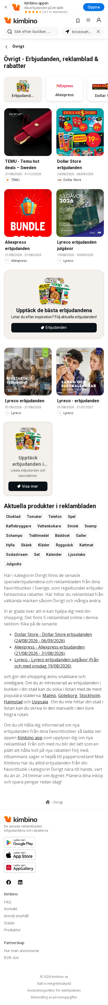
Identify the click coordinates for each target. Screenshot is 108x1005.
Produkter (12, 929)
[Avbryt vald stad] (98, 31)
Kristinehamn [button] (83, 31)
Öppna (94, 6)
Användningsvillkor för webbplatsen (54, 990)
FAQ (7, 901)
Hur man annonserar (21, 950)
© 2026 (54, 976)
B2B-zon (11, 957)
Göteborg (67, 695)
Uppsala (40, 702)
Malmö (49, 695)
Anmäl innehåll (16, 915)
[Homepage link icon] (48, 802)
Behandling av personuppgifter (54, 997)
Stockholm (89, 695)
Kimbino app (30, 738)
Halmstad (13, 702)
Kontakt (10, 908)
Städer (9, 922)
